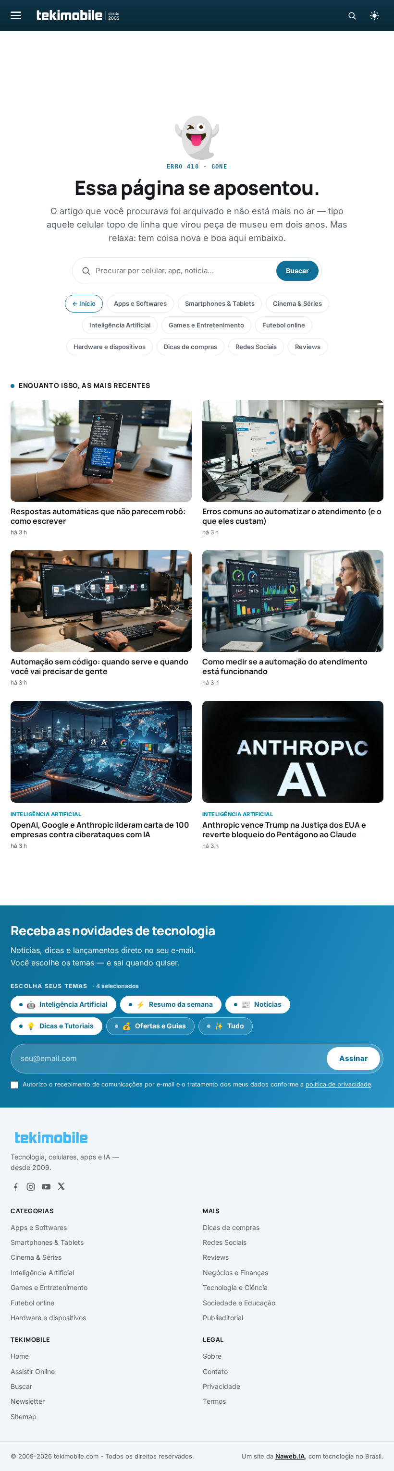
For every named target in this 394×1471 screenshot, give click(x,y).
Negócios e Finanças (235, 1272)
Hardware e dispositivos (110, 346)
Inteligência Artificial (119, 325)
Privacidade (221, 1386)
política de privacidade (338, 1084)
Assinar (353, 1058)
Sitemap (24, 1416)
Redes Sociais (256, 346)
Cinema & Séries (297, 303)
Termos (214, 1401)
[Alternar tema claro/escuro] (374, 15)
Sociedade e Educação (239, 1303)
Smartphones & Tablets (220, 303)
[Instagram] (31, 1187)
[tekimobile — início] (77, 15)
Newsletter (28, 1401)
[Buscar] (352, 16)
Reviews (307, 346)
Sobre (212, 1356)
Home (20, 1356)
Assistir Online (33, 1371)
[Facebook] (15, 1187)
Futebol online (283, 325)
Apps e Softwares (140, 303)
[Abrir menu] (16, 15)
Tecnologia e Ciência (235, 1287)
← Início (84, 303)
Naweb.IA (290, 1456)
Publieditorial (223, 1318)
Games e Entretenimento (206, 325)
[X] (61, 1187)
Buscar (297, 270)
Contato (215, 1371)
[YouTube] (46, 1187)
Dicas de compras (190, 346)
